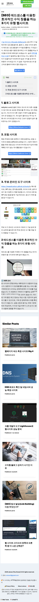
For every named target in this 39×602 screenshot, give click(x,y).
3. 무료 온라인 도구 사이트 (16, 90)
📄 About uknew (21, 586)
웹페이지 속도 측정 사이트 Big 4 (19, 351)
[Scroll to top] (1, 595)
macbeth (14, 472)
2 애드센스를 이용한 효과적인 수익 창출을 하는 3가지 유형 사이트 (21, 94)
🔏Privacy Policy (9, 586)
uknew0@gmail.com (12, 575)
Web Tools (5, 599)
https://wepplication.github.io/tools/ (15, 186)
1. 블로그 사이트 (12, 82)
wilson (8, 27)
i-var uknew (15, 433)
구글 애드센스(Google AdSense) (13, 42)
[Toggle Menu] (2, 4)
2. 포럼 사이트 (11, 86)
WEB (2, 11)
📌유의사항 (31, 586)
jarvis (13, 355)
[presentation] (19, 337)
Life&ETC (15, 599)
